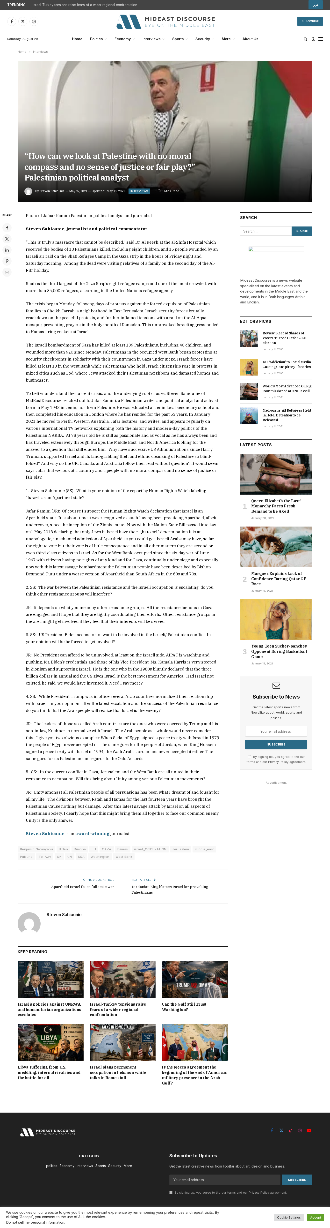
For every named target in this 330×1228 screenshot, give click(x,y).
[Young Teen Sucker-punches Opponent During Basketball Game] (276, 619)
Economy (123, 39)
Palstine (26, 857)
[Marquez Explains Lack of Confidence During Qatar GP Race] (276, 547)
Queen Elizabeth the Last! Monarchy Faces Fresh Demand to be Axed (276, 506)
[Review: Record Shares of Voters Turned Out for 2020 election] (249, 338)
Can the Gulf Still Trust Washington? (184, 1007)
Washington (100, 857)
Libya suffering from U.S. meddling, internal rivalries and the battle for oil (49, 1072)
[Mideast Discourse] (165, 21)
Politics (96, 39)
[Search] (305, 39)
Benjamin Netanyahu (36, 849)
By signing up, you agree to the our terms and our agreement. (230, 1192)
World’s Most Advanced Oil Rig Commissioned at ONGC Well (287, 388)
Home (77, 39)
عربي (316, 5)
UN (69, 857)
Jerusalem (180, 849)
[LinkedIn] (7, 250)
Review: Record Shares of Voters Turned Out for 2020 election (284, 338)
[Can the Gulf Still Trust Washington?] (195, 979)
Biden (63, 849)
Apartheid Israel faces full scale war (82, 886)
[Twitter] (7, 238)
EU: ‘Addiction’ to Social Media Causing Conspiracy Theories (287, 364)
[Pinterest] (7, 261)
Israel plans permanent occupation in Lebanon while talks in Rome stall (118, 1072)
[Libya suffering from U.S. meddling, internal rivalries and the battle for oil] (51, 1042)
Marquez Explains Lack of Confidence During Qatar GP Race (278, 579)
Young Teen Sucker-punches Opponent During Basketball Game (279, 651)
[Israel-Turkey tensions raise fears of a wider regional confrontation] (123, 979)
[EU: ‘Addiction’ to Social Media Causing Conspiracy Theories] (249, 367)
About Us (250, 39)
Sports (178, 39)
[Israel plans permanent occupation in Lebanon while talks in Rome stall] (123, 1042)
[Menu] (320, 39)
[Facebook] (7, 227)
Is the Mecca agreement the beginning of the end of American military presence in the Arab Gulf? (194, 1075)
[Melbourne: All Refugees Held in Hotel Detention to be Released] (249, 415)
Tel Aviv (45, 857)
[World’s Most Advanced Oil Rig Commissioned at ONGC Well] (249, 391)
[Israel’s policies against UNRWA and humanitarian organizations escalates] (51, 979)
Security (202, 39)
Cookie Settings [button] (289, 1217)
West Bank (123, 857)
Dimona (80, 849)
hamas (122, 849)
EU (94, 849)
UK (59, 857)
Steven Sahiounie (52, 191)
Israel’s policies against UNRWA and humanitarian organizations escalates (49, 1009)
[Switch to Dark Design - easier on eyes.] (313, 39)
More (226, 39)
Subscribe (310, 21)
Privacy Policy (278, 762)
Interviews (151, 39)
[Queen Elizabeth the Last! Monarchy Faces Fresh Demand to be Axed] (276, 474)
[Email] (7, 272)
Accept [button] (315, 1217)
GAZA (106, 849)
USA (81, 857)
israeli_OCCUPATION (150, 849)
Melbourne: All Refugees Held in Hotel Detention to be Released (287, 415)
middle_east (204, 849)
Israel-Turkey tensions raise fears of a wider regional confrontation (85, 5)
